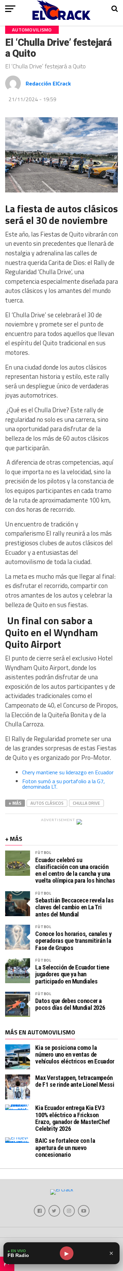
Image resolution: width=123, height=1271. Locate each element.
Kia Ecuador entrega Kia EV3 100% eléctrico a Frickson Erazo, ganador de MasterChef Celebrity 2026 (72, 1118)
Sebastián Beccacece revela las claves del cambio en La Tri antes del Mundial (74, 907)
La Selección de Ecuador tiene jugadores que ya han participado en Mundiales (72, 974)
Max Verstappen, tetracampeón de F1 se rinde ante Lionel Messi (74, 1081)
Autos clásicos (47, 803)
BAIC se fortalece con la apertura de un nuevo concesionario (65, 1147)
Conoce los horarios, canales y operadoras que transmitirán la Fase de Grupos (73, 941)
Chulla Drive (86, 803)
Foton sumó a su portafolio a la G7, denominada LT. (63, 784)
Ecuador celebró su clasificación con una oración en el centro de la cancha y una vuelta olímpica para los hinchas (75, 870)
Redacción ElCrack (48, 83)
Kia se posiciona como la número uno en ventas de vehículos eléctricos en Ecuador (74, 1054)
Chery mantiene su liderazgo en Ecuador (67, 772)
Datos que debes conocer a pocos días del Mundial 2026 (70, 1004)
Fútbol (43, 852)
